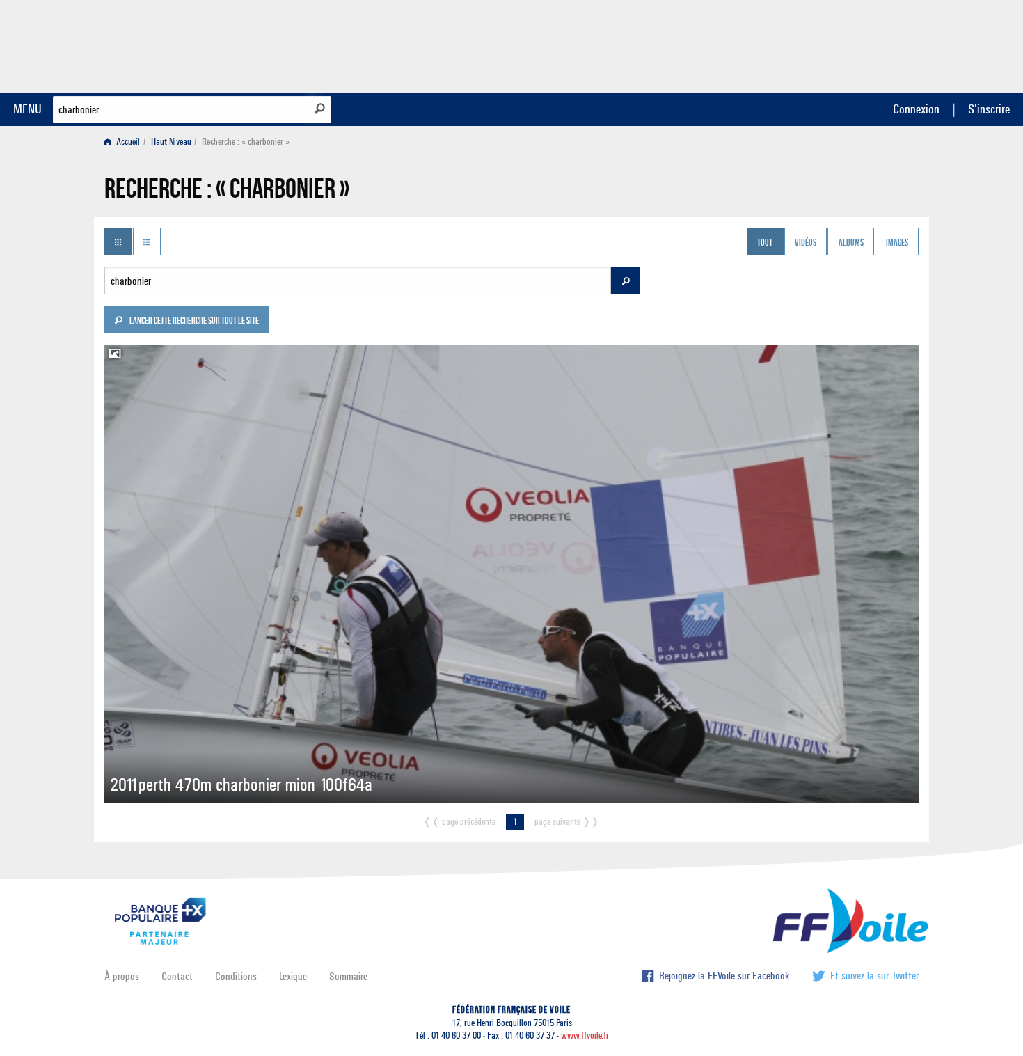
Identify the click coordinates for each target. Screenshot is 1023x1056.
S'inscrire (989, 109)
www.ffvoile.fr (585, 1035)
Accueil (127, 142)
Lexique (293, 976)
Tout (764, 243)
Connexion (916, 109)
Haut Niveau (171, 142)
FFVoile (831, 44)
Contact (177, 976)
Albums (851, 243)
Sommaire (348, 976)
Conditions (236, 976)
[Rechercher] (320, 109)
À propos (121, 976)
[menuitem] (124, 142)
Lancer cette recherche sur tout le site (193, 321)
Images (897, 243)
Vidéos (805, 243)
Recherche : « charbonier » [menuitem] (246, 142)
